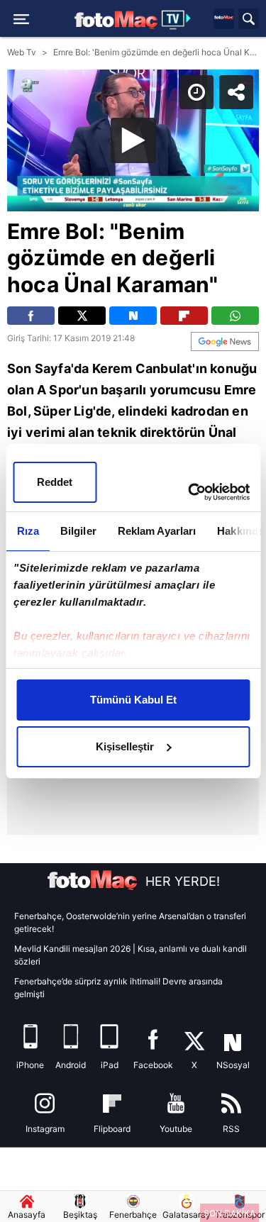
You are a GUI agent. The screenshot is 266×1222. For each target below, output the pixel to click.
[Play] (133, 611)
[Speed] (204, 23)
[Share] (243, 23)
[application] (133, 611)
